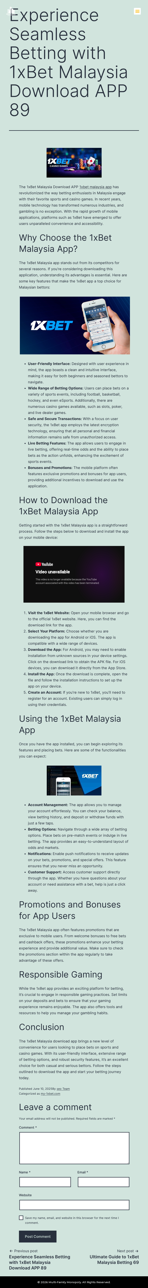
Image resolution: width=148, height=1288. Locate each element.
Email (82, 1172)
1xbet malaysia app (95, 187)
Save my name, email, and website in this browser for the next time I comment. (72, 1220)
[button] (137, 11)
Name (25, 1172)
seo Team (63, 1088)
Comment (28, 1127)
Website (25, 1195)
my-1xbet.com (50, 1093)
